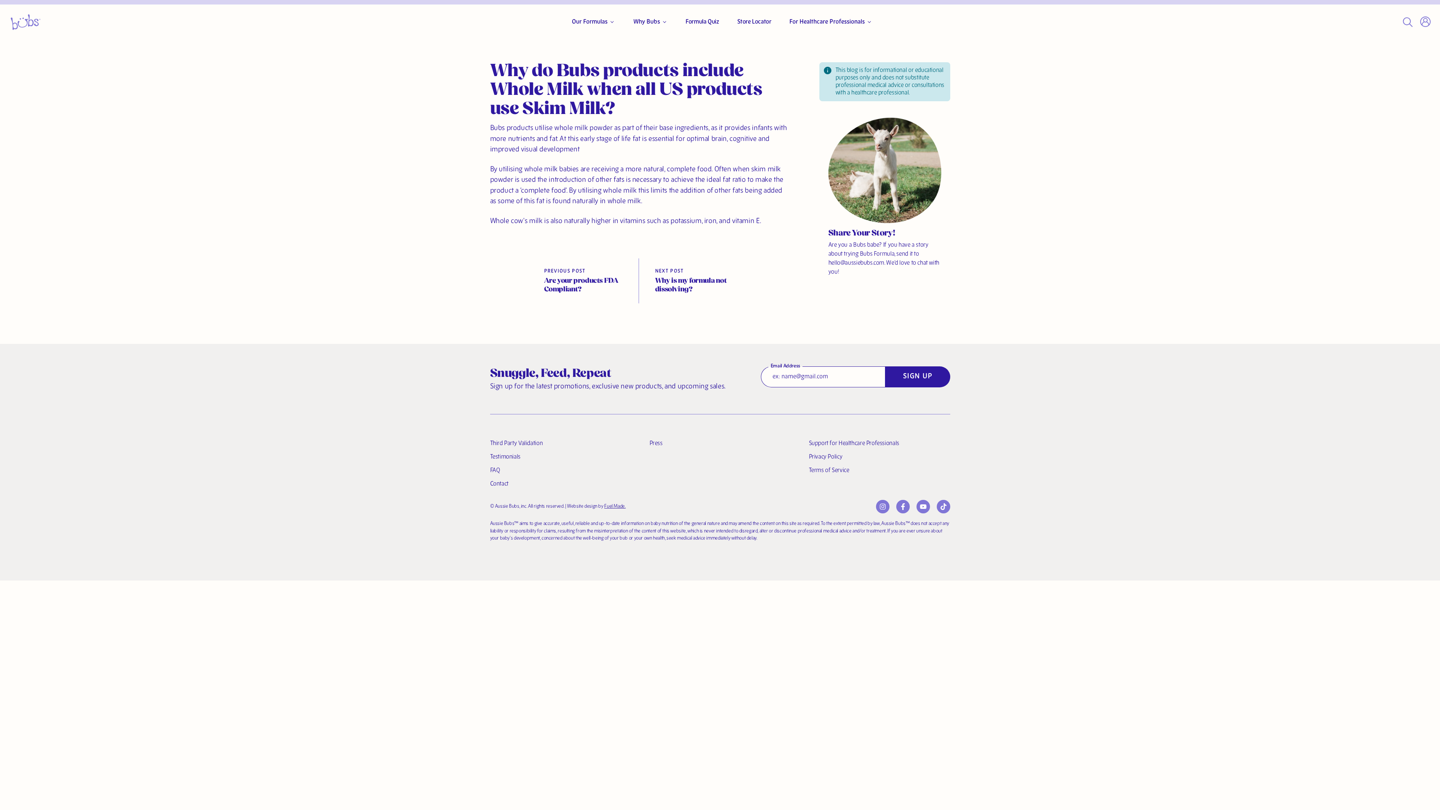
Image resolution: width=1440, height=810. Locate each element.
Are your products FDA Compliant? (581, 285)
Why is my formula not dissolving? (691, 285)
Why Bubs (646, 22)
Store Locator (754, 22)
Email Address (785, 366)
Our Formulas (590, 22)
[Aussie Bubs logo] (25, 22)
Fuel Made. (615, 506)
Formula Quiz (702, 22)
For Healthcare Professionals (827, 22)
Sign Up (917, 376)
